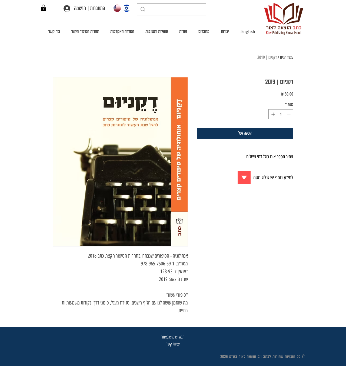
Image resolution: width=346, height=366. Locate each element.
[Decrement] (289, 114)
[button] (43, 8)
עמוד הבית (286, 57)
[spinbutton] (281, 114)
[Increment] (272, 114)
